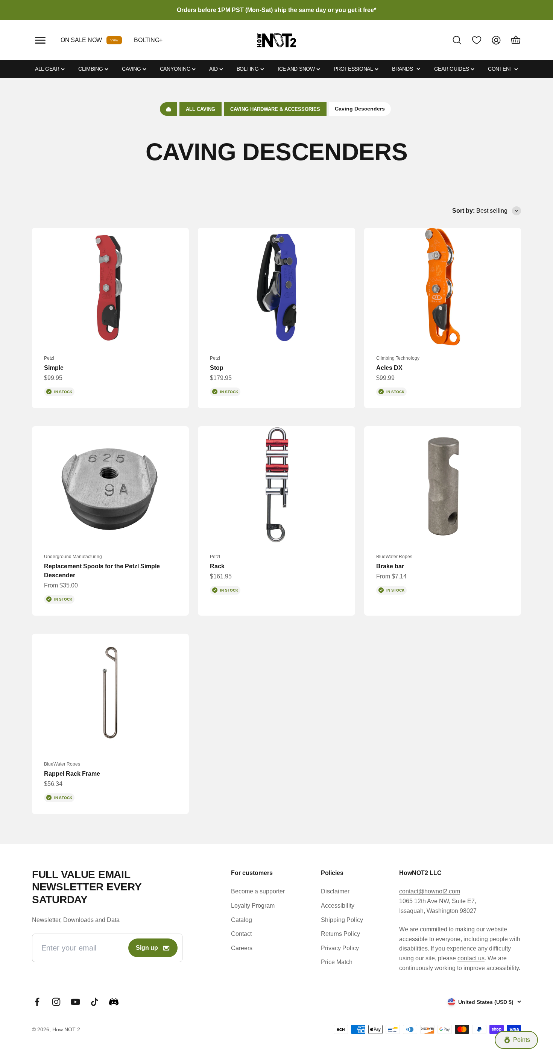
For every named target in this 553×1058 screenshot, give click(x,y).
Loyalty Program (253, 905)
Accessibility (337, 905)
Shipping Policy (342, 920)
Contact (241, 934)
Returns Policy (340, 934)
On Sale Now (81, 40)
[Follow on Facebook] (37, 1002)
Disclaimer (335, 891)
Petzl (49, 358)
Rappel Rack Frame (72, 773)
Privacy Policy (340, 948)
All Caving (200, 109)
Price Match (336, 962)
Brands (402, 69)
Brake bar (390, 566)
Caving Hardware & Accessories (275, 109)
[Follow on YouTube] (75, 1002)
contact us (471, 958)
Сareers (241, 948)
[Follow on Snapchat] (114, 1002)
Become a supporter (258, 891)
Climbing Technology (397, 358)
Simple (54, 368)
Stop (216, 368)
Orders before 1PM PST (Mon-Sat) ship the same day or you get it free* (276, 10)
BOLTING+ (148, 40)
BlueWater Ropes (394, 556)
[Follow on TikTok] (95, 1002)
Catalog (241, 920)
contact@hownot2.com (429, 891)
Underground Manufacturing (73, 556)
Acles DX (389, 368)
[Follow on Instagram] (56, 1002)
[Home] (168, 109)
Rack (217, 566)
